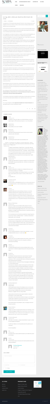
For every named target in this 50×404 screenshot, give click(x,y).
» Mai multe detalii (41, 181)
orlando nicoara (5, 388)
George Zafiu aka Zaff (42, 197)
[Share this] (29, 108)
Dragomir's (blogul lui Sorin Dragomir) (25, 390)
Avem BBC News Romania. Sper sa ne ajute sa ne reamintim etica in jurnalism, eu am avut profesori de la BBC (43, 97)
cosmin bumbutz (41, 192)
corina (10, 188)
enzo (9, 116)
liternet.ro (4, 386)
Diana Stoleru (11, 307)
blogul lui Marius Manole (42, 190)
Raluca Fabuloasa (12, 203)
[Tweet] (32, 108)
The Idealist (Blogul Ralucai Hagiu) (24, 394)
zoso (38, 203)
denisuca (3, 384)
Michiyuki (10, 129)
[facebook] (43, 401)
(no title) (39, 102)
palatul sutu (4, 390)
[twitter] (45, 401)
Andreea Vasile (12, 179)
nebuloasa (11, 124)
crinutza (10, 236)
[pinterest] (47, 401)
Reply (13, 118)
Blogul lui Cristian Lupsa (42, 188)
